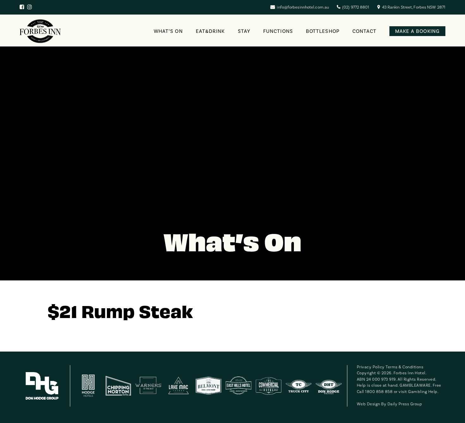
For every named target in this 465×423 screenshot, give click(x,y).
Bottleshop (322, 31)
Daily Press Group (405, 404)
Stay (244, 31)
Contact (364, 31)
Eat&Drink (210, 31)
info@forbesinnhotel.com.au (303, 7)
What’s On (168, 31)
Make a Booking (417, 31)
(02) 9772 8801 (355, 7)
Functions (278, 31)
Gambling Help (422, 391)
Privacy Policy (371, 367)
